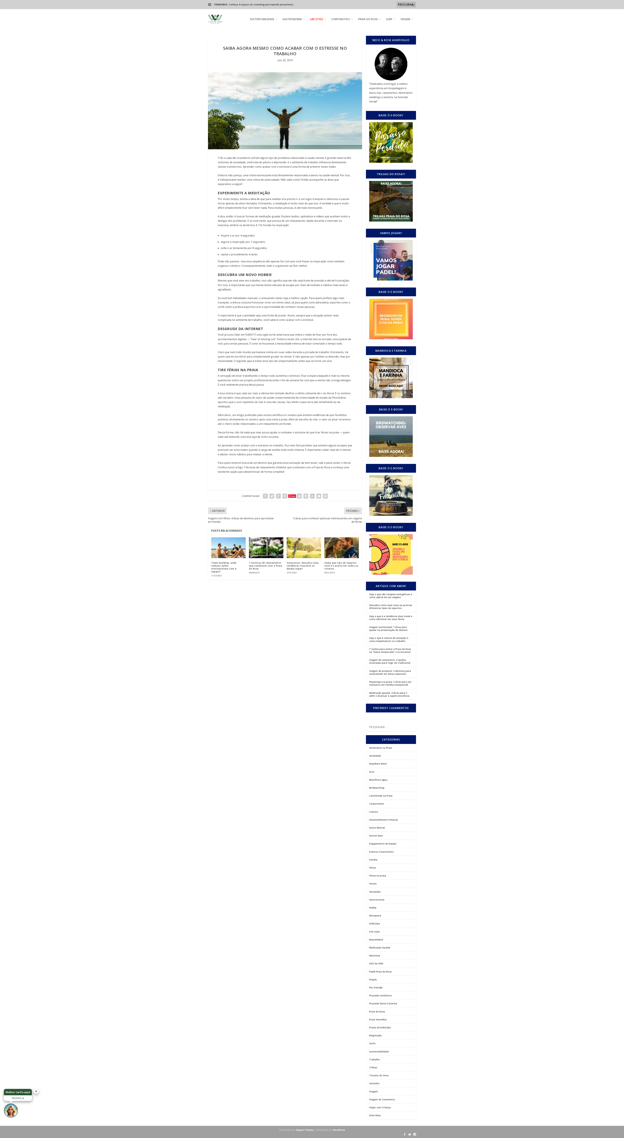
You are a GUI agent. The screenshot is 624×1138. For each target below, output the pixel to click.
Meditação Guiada (379, 947)
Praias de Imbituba (380, 1027)
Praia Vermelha (378, 1019)
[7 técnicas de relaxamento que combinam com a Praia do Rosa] (266, 547)
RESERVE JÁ (18, 1098)
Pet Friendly (376, 987)
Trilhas (373, 1067)
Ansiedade (375, 755)
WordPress (339, 1129)
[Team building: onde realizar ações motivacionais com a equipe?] (228, 547)
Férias (372, 867)
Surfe (372, 1043)
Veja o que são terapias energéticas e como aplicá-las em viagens (390, 596)
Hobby (373, 907)
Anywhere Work (378, 763)
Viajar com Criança (380, 1107)
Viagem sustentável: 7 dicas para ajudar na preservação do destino (388, 629)
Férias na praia (377, 875)
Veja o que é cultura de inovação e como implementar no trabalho (388, 639)
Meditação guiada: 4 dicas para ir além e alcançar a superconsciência (389, 694)
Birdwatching (376, 787)
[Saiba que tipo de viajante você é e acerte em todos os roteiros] (341, 547)
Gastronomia (292, 19)
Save (293, 496)
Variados (374, 1083)
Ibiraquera (375, 915)
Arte (371, 771)
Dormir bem (376, 835)
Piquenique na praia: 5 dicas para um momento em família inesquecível (390, 683)
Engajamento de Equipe (382, 843)
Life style (316, 19)
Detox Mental (377, 827)
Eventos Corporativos (381, 851)
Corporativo (340, 19)
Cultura (373, 811)
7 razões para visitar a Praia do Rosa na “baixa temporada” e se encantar (390, 650)
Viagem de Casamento (382, 1099)
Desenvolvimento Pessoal (383, 819)
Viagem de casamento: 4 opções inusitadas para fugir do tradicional (389, 661)
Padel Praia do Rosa (380, 971)
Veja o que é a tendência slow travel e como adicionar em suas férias (390, 618)
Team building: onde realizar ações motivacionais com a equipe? (224, 567)
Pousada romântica (380, 995)
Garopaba (375, 891)
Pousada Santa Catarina (383, 1003)
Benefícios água (378, 779)
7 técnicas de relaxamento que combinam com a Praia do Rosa (265, 565)
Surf (389, 19)
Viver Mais (375, 1115)
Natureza (374, 955)
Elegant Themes (305, 1129)
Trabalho (374, 1059)
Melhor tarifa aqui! (18, 1092)
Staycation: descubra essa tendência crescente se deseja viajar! (303, 565)
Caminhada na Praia (380, 795)
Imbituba (374, 923)
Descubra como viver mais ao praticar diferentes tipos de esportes (390, 607)
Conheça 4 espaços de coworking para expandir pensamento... (262, 4)
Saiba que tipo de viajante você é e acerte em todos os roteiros (341, 565)
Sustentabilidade (262, 19)
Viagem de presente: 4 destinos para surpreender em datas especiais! (390, 672)
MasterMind (376, 939)
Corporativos (376, 803)
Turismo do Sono (379, 1075)
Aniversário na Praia (380, 747)
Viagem (405, 19)
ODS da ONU (376, 963)
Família (373, 859)
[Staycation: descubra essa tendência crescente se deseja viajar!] (304, 547)
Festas (373, 883)
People (373, 979)
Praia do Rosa (368, 19)
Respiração (375, 1035)
